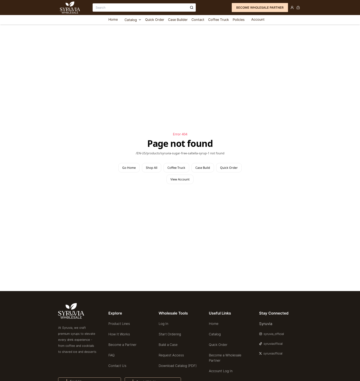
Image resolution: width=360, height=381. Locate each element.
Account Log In (220, 371)
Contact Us (117, 366)
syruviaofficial (273, 344)
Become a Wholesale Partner (225, 357)
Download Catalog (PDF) (178, 366)
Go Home (129, 168)
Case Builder (178, 20)
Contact (197, 20)
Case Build (202, 168)
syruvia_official (274, 334)
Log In (163, 324)
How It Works (119, 334)
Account (258, 19)
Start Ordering (170, 334)
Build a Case (168, 345)
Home (113, 19)
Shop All (151, 168)
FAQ (111, 355)
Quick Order (154, 20)
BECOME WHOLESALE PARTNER (260, 7)
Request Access (171, 355)
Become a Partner (122, 345)
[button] (129, 313)
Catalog (130, 20)
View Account (180, 179)
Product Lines (119, 324)
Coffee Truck (218, 20)
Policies (238, 20)
